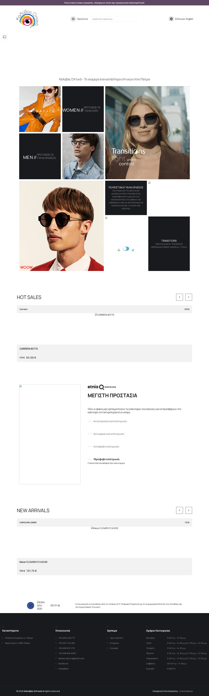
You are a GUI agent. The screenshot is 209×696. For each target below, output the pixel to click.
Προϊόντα (80, 19)
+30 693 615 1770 (66, 648)
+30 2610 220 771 (66, 637)
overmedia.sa (186, 691)
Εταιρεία (114, 643)
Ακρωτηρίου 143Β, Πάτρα (17, 643)
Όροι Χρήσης (116, 637)
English (189, 18)
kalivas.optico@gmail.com (71, 658)
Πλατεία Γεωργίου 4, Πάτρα (19, 637)
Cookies (114, 648)
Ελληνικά (180, 18)
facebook (63, 663)
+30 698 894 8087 (67, 653)
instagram (63, 668)
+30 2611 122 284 (66, 643)
